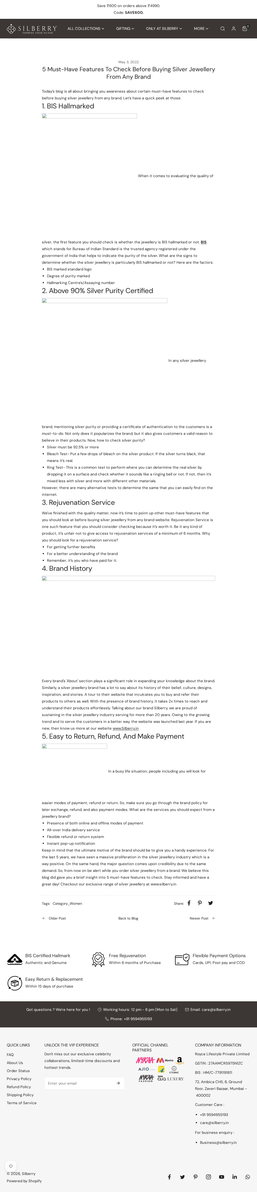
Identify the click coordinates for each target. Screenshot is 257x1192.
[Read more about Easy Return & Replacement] (15, 983)
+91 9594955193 (138, 1018)
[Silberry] (32, 29)
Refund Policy (19, 1086)
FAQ (10, 1054)
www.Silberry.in (126, 728)
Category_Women (67, 903)
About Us (15, 1062)
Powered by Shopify (24, 1180)
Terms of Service (22, 1102)
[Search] (222, 28)
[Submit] (118, 1083)
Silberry (28, 1173)
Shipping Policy (20, 1094)
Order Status (18, 1070)
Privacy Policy (19, 1078)
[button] (85, 29)
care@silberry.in (216, 1009)
